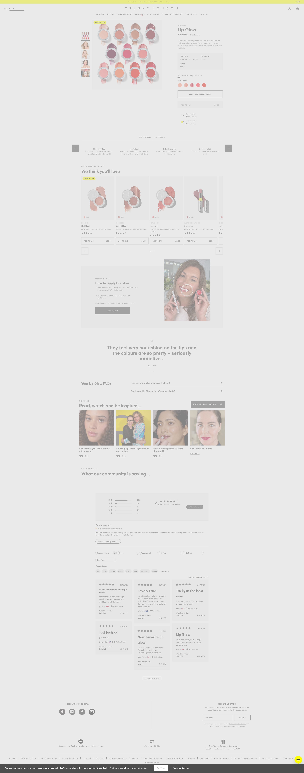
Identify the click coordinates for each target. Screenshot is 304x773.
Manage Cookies (181, 767)
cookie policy (140, 767)
